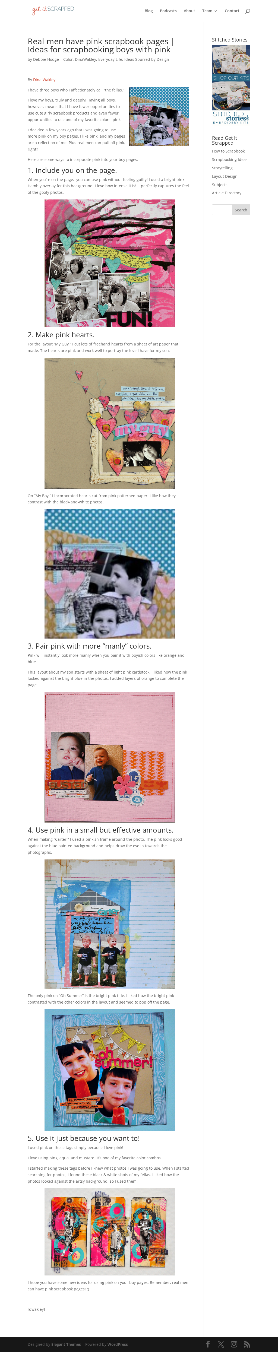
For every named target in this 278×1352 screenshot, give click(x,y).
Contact (232, 11)
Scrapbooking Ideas (230, 159)
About (189, 11)
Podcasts (168, 11)
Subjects (220, 184)
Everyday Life (110, 59)
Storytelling (222, 167)
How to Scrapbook (228, 151)
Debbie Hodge (46, 59)
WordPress (118, 1344)
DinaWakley (85, 59)
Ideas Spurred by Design (146, 59)
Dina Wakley (44, 79)
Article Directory (226, 192)
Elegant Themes (66, 1344)
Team (207, 11)
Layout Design (225, 176)
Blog (149, 11)
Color (68, 59)
